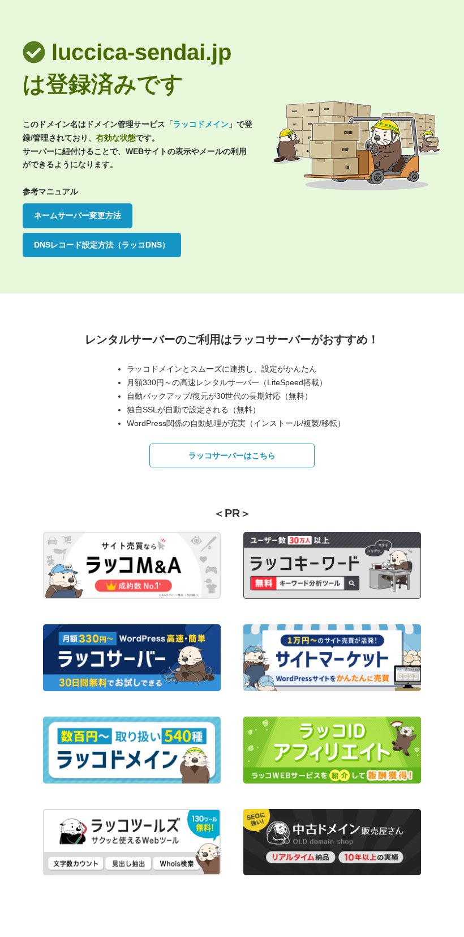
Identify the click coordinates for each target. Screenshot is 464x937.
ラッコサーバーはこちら (232, 455)
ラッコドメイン (201, 124)
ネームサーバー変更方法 (77, 215)
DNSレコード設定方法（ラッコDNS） (102, 244)
